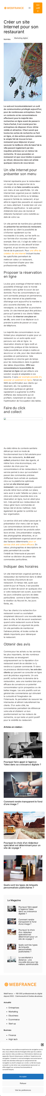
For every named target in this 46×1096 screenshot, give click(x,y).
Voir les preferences (23, 1090)
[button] (42, 1044)
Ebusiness (13, 1015)
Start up (12, 1023)
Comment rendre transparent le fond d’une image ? (23, 802)
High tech (13, 1039)
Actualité (38, 8)
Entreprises (14, 1007)
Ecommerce (14, 1019)
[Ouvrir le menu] (29, 7)
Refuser (23, 1083)
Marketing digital (21, 38)
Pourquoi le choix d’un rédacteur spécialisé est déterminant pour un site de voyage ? (22, 845)
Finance (12, 1035)
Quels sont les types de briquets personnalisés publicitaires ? (21, 886)
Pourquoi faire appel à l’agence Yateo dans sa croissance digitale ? (22, 763)
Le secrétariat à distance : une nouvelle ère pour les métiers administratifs (29, 960)
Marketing (13, 1011)
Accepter (23, 1076)
